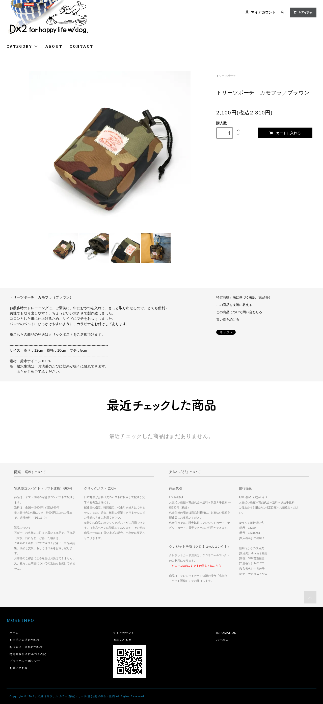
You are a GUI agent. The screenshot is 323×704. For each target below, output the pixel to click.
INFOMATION (226, 632)
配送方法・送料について (26, 646)
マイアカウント (263, 12)
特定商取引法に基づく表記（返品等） (244, 297)
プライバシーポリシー (25, 660)
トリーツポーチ (226, 75)
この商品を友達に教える (234, 305)
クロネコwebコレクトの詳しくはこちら (196, 565)
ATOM (126, 639)
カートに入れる (288, 132)
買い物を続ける (227, 319)
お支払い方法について (25, 639)
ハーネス (222, 639)
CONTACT (81, 46)
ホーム (14, 632)
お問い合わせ (19, 667)
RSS (116, 639)
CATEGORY (20, 46)
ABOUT (54, 46)
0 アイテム (305, 12)
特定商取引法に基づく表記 (28, 654)
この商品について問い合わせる (239, 312)
